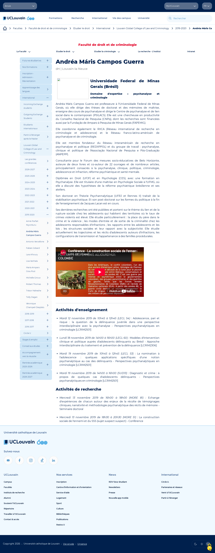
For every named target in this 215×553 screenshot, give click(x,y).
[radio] (195, 544)
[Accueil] (18, 19)
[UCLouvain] (5, 28)
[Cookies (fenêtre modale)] (209, 547)
